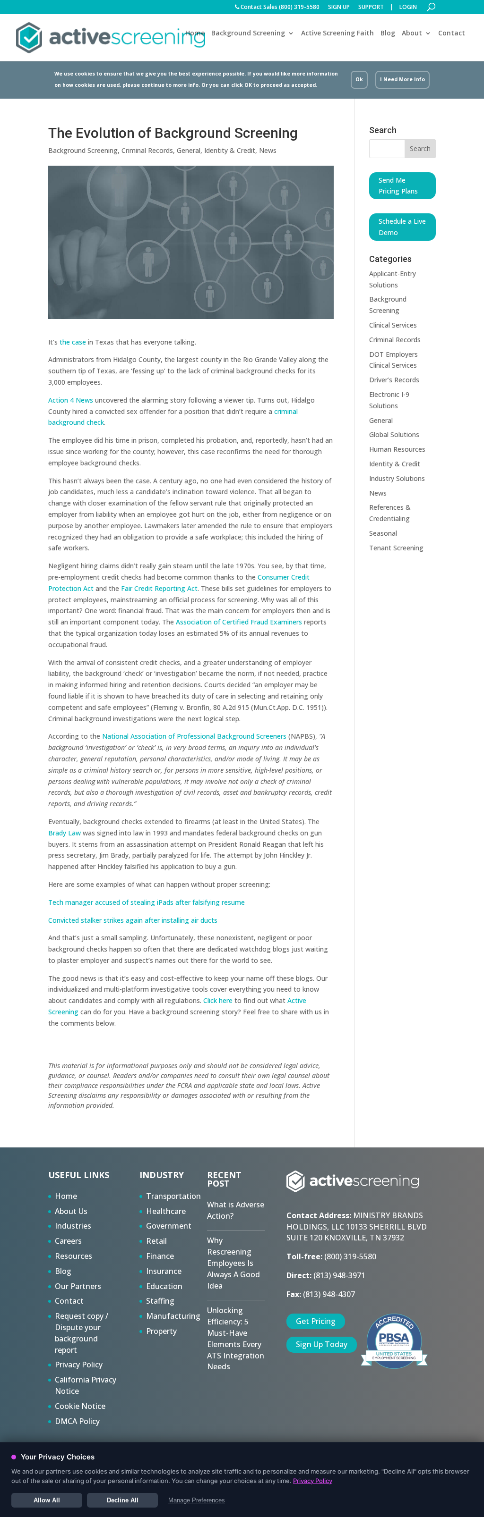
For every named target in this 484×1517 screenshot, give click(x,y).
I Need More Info (402, 79)
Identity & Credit (229, 150)
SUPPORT (371, 7)
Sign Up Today (321, 1344)
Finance (160, 1256)
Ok (359, 79)
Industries (73, 1226)
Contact (451, 33)
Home (195, 33)
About (412, 33)
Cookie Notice (80, 1406)
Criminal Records (147, 150)
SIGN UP (339, 7)
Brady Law (64, 832)
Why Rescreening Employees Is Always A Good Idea (233, 1262)
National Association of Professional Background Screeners (195, 736)
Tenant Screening (396, 547)
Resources (73, 1256)
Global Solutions (394, 434)
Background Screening (248, 33)
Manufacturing (173, 1316)
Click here (218, 1000)
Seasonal (383, 533)
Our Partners (78, 1286)
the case (73, 341)
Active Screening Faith (337, 33)
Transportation (173, 1196)
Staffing (160, 1301)
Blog (387, 33)
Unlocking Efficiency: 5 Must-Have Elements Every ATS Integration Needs (235, 1338)
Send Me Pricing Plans (398, 186)
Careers (68, 1241)
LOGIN (408, 7)
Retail (156, 1241)
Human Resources (397, 449)
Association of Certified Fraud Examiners (239, 621)
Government (168, 1226)
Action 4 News (70, 400)
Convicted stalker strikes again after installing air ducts (132, 920)
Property (161, 1331)
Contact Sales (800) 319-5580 (279, 7)
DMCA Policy (77, 1421)
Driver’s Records (394, 379)
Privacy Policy (79, 1364)
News (268, 150)
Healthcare (166, 1211)
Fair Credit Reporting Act (159, 588)
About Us (71, 1211)
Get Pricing (316, 1321)
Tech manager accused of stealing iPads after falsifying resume (146, 902)
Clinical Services (393, 324)
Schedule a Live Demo (402, 227)
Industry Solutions (397, 478)
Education (164, 1286)
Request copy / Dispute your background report (81, 1333)
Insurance (164, 1271)
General (188, 150)
